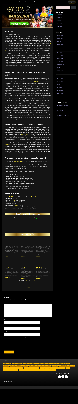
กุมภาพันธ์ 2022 (60, 90)
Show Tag (28, 287)
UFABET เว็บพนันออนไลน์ (63, 365)
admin (7, 34)
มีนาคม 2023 (59, 52)
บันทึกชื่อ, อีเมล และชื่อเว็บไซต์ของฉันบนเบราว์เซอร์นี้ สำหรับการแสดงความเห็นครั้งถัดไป (22, 338)
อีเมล (5, 325)
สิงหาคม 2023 (60, 38)
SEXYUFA (25, 363)
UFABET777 (63, 108)
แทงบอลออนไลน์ (18, 161)
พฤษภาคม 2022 (60, 81)
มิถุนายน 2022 (60, 78)
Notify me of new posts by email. (10, 347)
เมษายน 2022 (59, 84)
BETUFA (9, 363)
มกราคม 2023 (60, 58)
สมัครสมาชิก (27, 1)
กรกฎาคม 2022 (60, 75)
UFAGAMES (26, 367)
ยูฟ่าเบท (31, 163)
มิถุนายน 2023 (60, 44)
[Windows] (66, 376)
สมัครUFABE (9, 196)
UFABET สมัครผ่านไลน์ (47, 365)
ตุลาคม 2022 (59, 67)
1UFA (5, 363)
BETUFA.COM (19, 363)
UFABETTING (25, 365)
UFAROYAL (23, 267)
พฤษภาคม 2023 (60, 47)
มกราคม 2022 (60, 93)
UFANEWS (7, 267)
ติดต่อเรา (59, 1)
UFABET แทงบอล (71, 365)
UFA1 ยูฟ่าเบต (39, 363)
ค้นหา (57, 4)
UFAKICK (31, 367)
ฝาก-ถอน (41, 1)
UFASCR (68, 367)
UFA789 (71, 113)
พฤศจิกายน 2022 (60, 64)
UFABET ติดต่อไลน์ (32, 365)
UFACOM (15, 367)
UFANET (51, 367)
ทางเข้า (47, 1)
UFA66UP (38, 245)
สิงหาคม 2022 (60, 73)
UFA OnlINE (62, 367)
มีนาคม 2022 (59, 87)
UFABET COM (66, 363)
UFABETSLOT (19, 365)
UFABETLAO (24, 245)
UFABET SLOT (12, 365)
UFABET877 (55, 363)
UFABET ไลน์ (6, 367)
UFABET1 (49, 363)
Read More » (7, 256)
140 (31, 280)
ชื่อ (4, 319)
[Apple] (62, 376)
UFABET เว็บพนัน (55, 365)
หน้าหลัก (20, 1)
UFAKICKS (36, 367)
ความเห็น (6, 303)
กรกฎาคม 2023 (60, 41)
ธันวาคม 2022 (60, 61)
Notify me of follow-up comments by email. (12, 342)
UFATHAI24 (39, 267)
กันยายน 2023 (60, 35)
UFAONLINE (57, 367)
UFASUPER (7, 245)
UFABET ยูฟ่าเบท (39, 365)
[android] (59, 376)
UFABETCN (60, 363)
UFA (29, 363)
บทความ (53, 1)
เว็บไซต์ (5, 331)
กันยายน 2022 (60, 70)
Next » (34, 280)
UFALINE (42, 367)
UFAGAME (20, 367)
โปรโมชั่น (35, 1)
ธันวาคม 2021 (60, 96)
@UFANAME (33, 196)
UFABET (6, 50)
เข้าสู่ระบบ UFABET (25, 134)
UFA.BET (33, 363)
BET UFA (14, 363)
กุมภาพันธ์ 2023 (60, 55)
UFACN (11, 367)
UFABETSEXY (6, 365)
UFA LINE (46, 367)
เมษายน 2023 (59, 50)
